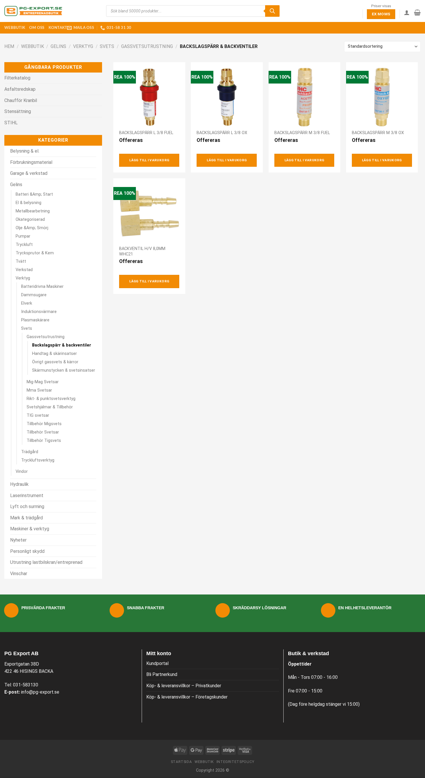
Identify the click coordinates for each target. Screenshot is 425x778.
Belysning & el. (24, 151)
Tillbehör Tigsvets (44, 440)
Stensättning (17, 111)
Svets (107, 46)
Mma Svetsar (39, 390)
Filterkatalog (17, 78)
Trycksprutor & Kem (35, 253)
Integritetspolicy (235, 762)
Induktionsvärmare (39, 311)
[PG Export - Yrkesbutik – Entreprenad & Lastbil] (33, 11)
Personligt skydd (27, 551)
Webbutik (14, 27)
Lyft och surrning (27, 506)
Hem (9, 46)
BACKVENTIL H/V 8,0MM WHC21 (142, 251)
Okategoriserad (30, 219)
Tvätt (21, 261)
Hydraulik (19, 484)
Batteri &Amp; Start (34, 194)
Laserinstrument (26, 495)
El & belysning (28, 202)
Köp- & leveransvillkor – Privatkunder (183, 685)
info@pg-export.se (40, 692)
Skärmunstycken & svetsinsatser (63, 370)
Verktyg (83, 46)
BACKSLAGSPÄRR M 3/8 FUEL (302, 132)
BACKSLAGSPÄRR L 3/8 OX (222, 132)
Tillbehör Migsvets (44, 423)
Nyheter (18, 540)
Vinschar (18, 573)
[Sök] (272, 11)
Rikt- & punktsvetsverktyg (51, 398)
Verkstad (24, 269)
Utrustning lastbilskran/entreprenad (46, 562)
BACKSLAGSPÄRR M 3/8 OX (378, 132)
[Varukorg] (417, 12)
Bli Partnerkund (161, 674)
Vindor (22, 471)
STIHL (11, 122)
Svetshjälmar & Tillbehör (50, 407)
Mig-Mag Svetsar (43, 381)
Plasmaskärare (35, 320)
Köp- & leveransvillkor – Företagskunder (187, 697)
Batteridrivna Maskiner (42, 286)
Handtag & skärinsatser (54, 353)
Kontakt (58, 27)
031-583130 (25, 685)
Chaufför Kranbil (20, 100)
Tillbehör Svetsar (43, 432)
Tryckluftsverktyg (37, 460)
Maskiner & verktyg (29, 528)
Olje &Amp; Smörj (32, 227)
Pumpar (23, 236)
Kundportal (157, 663)
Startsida (181, 762)
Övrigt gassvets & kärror (55, 362)
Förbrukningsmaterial (31, 162)
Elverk (26, 303)
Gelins (58, 46)
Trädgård (29, 451)
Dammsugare (34, 294)
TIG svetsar (38, 415)
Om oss (37, 27)
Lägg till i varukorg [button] (149, 160)
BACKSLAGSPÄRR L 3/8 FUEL (146, 132)
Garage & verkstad (28, 173)
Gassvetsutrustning (147, 46)
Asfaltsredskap (20, 89)
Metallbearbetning (33, 211)
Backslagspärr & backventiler (61, 345)
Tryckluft (24, 244)
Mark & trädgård (26, 517)
